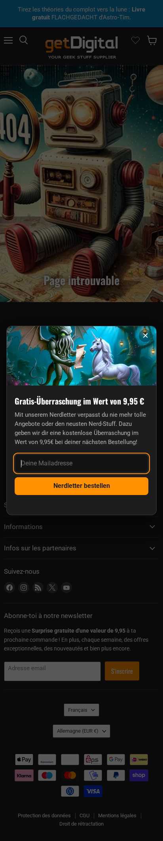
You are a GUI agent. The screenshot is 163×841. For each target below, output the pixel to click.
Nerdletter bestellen (81, 485)
